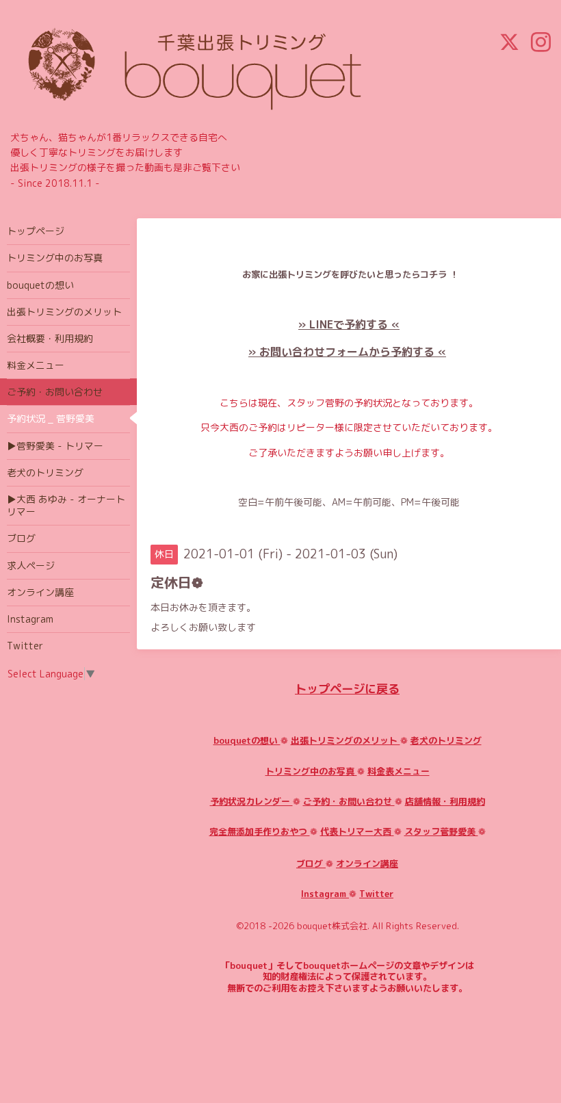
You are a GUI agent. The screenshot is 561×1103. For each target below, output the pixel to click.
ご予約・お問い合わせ (349, 801)
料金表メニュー (398, 771)
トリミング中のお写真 (311, 771)
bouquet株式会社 (332, 926)
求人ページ (31, 565)
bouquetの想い (246, 740)
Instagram (325, 893)
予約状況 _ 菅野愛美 (50, 418)
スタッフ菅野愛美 (441, 831)
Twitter (376, 893)
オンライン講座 (367, 863)
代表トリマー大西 (357, 831)
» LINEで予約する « (349, 324)
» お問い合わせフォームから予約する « (347, 351)
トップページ (35, 230)
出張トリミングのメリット (345, 740)
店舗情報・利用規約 (445, 801)
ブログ (311, 863)
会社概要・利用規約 (50, 338)
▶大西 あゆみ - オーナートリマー (66, 505)
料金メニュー (35, 365)
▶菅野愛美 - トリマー (55, 445)
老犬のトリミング (446, 740)
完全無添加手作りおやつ (259, 831)
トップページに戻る (347, 688)
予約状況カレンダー (251, 801)
